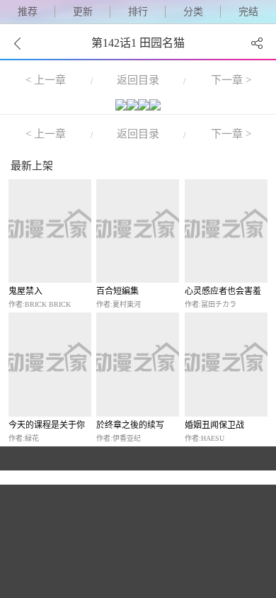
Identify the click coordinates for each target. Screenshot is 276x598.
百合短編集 (117, 291)
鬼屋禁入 (25, 291)
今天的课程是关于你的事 (46, 425)
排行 (138, 11)
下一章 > (231, 80)
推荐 (28, 11)
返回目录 (138, 80)
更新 (83, 11)
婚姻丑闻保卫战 (214, 425)
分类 (193, 11)
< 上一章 (45, 80)
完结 (248, 11)
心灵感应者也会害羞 (223, 291)
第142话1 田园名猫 (138, 43)
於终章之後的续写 (130, 425)
